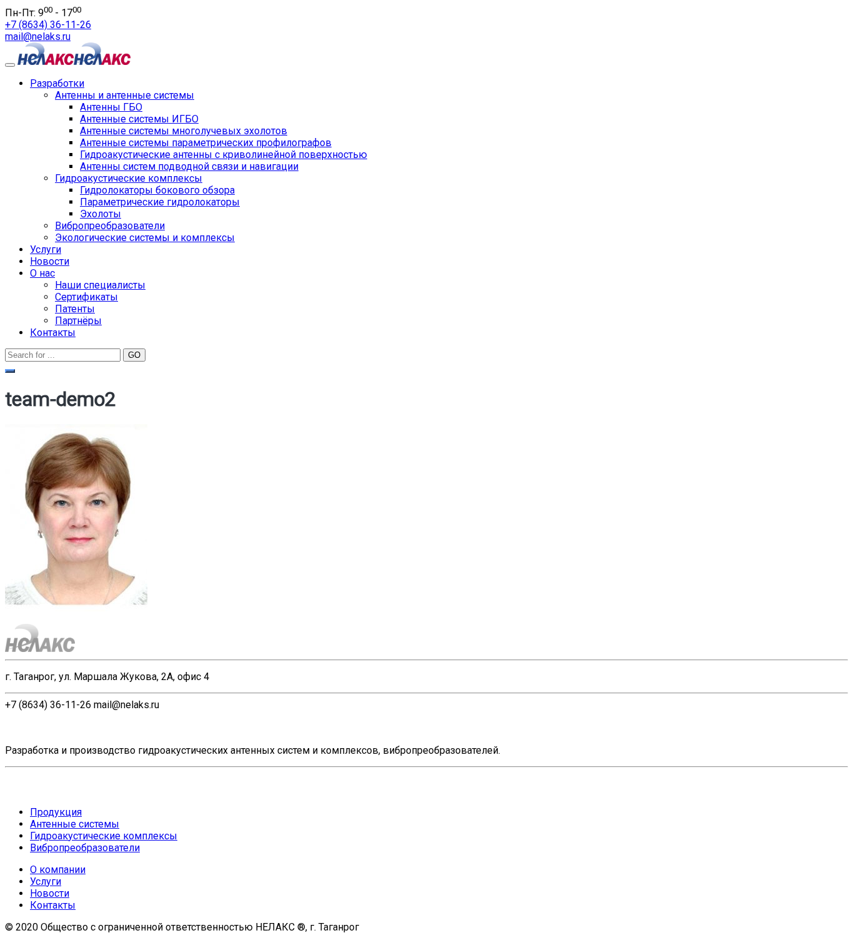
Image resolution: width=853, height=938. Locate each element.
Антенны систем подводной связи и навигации (189, 166)
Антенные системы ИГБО (139, 119)
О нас (42, 273)
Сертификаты (86, 297)
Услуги (45, 249)
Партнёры (78, 321)
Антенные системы (74, 824)
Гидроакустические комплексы (128, 178)
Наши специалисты (100, 285)
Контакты (53, 332)
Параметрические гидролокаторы (160, 202)
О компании (58, 870)
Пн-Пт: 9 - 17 (43, 13)
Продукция (56, 812)
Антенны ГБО (111, 107)
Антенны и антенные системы (124, 95)
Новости (49, 261)
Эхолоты (100, 214)
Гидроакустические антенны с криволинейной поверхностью (223, 154)
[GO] (10, 371)
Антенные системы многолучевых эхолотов (183, 131)
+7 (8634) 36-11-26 (48, 25)
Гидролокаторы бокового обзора (157, 190)
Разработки (57, 83)
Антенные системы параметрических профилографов (206, 143)
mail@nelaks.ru (38, 36)
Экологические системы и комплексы (145, 238)
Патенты (75, 309)
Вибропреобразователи (110, 226)
